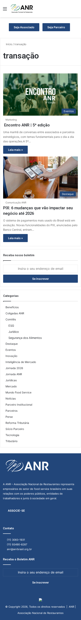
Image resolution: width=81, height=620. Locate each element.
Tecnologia (12, 435)
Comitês (11, 319)
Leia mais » (15, 149)
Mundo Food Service (18, 392)
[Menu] (5, 10)
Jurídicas (11, 380)
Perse (9, 416)
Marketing (11, 119)
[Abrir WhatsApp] (71, 610)
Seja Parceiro (56, 27)
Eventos (11, 349)
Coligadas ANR (15, 313)
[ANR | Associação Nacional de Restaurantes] (22, 9)
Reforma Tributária (17, 422)
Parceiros (11, 410)
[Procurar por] (76, 10)
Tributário (11, 441)
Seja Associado (24, 27)
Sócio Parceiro (15, 429)
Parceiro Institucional (19, 404)
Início (8, 44)
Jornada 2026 (14, 368)
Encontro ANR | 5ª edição (26, 125)
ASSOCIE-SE (16, 510)
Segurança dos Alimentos (25, 337)
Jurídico (13, 331)
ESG (11, 325)
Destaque (12, 343)
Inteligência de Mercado (21, 362)
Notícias (11, 398)
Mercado (11, 386)
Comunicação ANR (16, 202)
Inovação (11, 356)
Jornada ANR (14, 374)
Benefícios (12, 307)
